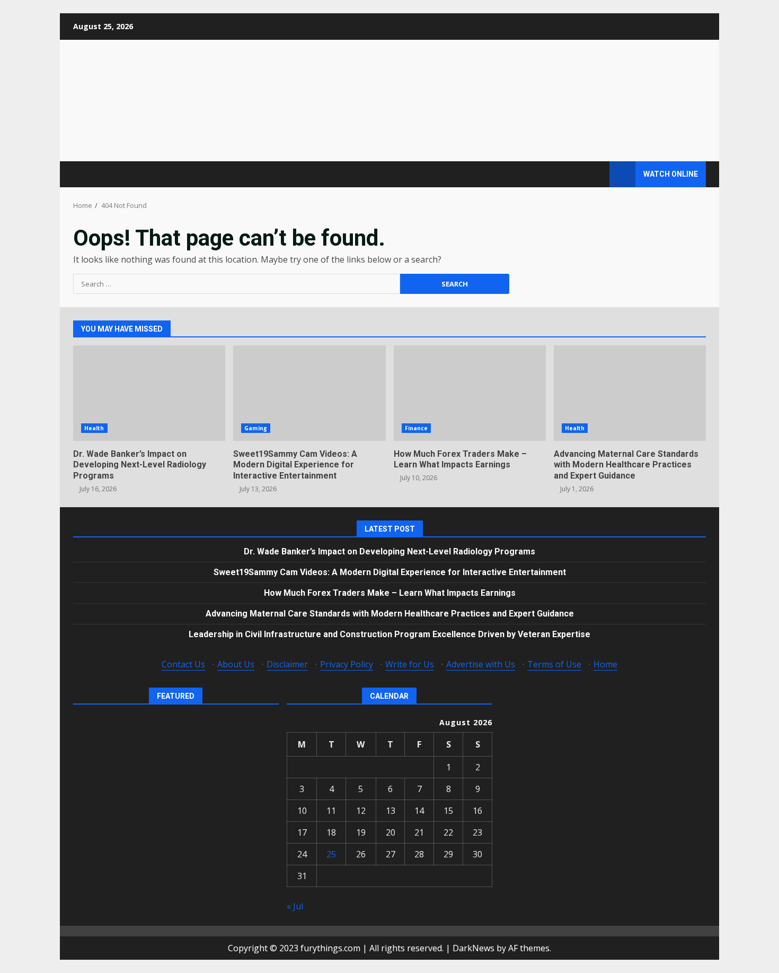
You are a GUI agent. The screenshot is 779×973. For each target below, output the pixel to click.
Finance (416, 428)
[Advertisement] (519, 100)
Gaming (255, 428)
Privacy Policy (346, 664)
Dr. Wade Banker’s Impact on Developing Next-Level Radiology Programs (149, 393)
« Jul (295, 906)
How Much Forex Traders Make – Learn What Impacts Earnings (470, 393)
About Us (235, 664)
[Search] (596, 174)
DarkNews (473, 948)
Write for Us (409, 664)
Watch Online (670, 174)
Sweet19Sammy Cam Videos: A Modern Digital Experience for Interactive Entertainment (309, 393)
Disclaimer (287, 664)
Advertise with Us (480, 664)
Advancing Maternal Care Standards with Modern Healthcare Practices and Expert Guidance (630, 393)
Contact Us (183, 664)
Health (94, 428)
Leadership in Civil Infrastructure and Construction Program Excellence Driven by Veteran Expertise (389, 634)
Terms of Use (554, 664)
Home (605, 664)
